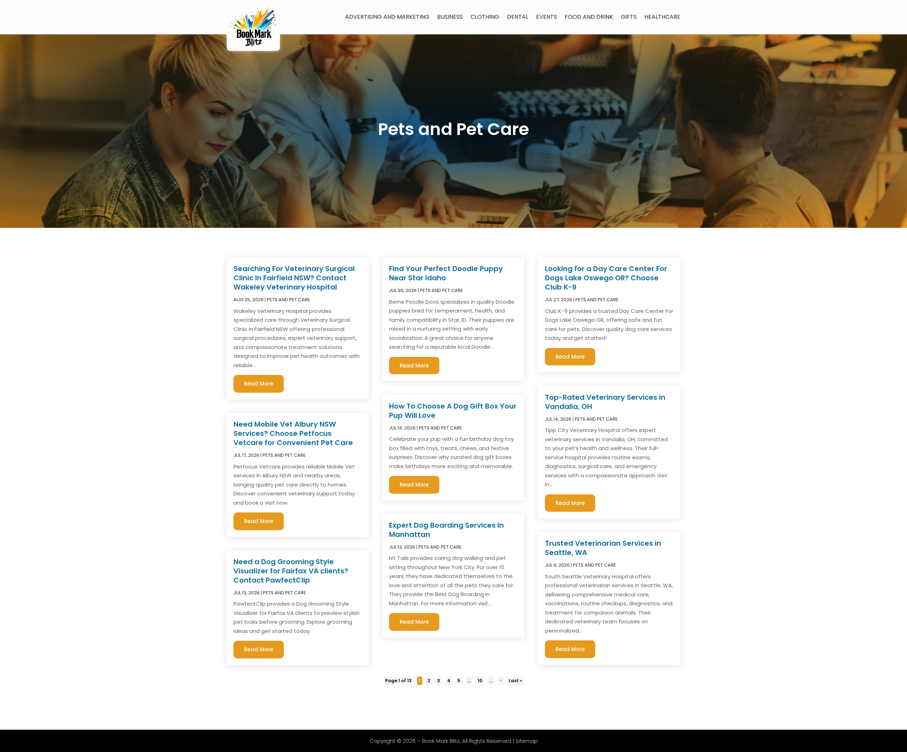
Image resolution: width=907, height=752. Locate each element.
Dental (517, 17)
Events (546, 17)
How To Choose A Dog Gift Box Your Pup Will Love (453, 410)
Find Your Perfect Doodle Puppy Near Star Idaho (446, 273)
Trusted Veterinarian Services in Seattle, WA (603, 547)
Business (450, 17)
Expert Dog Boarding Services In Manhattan (446, 529)
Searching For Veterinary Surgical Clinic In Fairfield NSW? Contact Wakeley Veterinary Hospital (294, 278)
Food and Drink (589, 17)
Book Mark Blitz (441, 741)
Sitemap (527, 741)
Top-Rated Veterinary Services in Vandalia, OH (605, 401)
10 (480, 681)
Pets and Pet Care (288, 299)
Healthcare (662, 17)
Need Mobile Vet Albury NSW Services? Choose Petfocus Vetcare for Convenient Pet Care (293, 433)
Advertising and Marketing (387, 17)
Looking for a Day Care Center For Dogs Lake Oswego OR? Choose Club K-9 (606, 278)
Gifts (629, 17)
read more (258, 383)
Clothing (485, 17)
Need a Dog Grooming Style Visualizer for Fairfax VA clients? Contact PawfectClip (290, 571)
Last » (515, 681)
